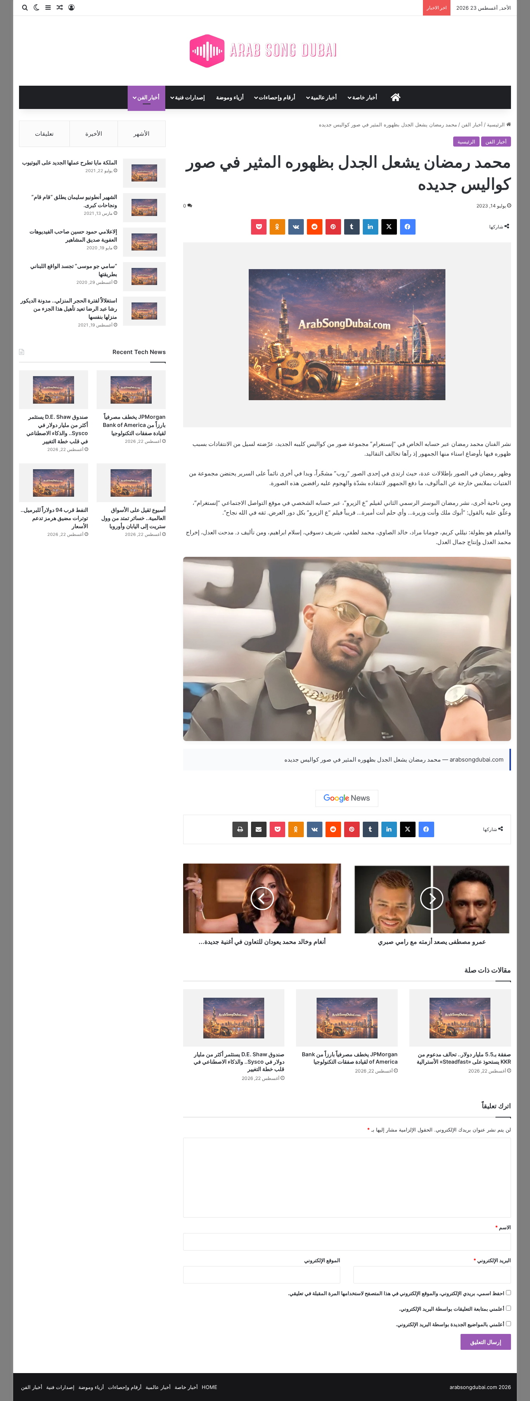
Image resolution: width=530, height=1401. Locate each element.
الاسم (503, 1227)
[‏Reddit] (314, 227)
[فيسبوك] (408, 227)
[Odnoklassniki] (277, 227)
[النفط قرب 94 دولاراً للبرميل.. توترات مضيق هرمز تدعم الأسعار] (53, 482)
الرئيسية (496, 124)
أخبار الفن (148, 97)
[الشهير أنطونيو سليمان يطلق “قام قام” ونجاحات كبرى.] (144, 207)
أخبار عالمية (324, 97)
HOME (209, 1387)
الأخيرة (93, 133)
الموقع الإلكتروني (322, 1260)
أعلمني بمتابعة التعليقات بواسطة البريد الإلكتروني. (451, 1309)
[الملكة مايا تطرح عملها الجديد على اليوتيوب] (144, 173)
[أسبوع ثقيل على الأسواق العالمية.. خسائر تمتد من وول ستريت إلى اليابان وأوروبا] (131, 482)
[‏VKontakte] (296, 227)
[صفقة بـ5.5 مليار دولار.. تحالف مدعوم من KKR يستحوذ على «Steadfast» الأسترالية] (460, 1018)
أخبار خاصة (364, 97)
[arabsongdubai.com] (265, 50)
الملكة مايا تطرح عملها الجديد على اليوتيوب (69, 162)
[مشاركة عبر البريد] (259, 829)
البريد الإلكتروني (492, 1260)
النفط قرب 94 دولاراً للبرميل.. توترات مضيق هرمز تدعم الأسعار (54, 517)
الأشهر (141, 133)
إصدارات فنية (190, 97)
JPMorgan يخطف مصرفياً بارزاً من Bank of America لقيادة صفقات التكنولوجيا (134, 424)
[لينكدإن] (370, 227)
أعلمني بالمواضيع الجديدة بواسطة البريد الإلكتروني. (450, 1324)
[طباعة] (240, 829)
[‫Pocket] (259, 227)
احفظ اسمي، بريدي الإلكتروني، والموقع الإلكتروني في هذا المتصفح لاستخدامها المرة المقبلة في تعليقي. (396, 1293)
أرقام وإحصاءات (277, 97)
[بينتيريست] (333, 227)
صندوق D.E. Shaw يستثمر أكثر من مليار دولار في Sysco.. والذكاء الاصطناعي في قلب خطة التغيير (239, 1061)
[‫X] (389, 227)
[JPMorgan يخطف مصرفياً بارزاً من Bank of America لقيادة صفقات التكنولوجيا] (347, 1018)
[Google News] (346, 798)
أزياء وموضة (230, 97)
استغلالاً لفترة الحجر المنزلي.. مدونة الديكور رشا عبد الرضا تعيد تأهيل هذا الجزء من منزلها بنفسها (69, 308)
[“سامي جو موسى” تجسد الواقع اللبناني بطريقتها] (144, 276)
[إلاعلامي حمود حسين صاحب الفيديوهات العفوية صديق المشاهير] (144, 242)
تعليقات (44, 133)
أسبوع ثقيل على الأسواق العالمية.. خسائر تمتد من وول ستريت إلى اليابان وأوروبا (133, 517)
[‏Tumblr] (352, 227)
